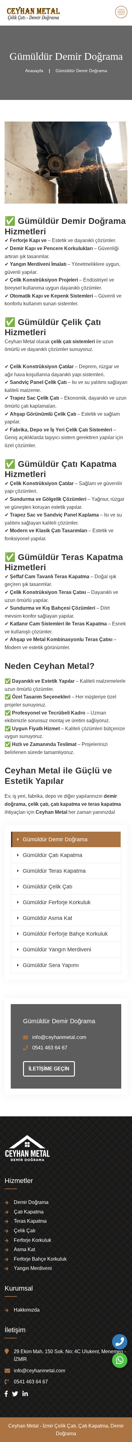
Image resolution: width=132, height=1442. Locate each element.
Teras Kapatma (30, 1221)
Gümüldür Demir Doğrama (55, 839)
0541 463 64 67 (49, 1048)
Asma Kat (24, 1249)
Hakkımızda (27, 1309)
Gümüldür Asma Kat (47, 918)
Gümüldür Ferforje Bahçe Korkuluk (65, 934)
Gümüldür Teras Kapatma (54, 871)
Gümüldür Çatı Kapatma (52, 855)
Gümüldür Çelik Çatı (47, 887)
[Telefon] (119, 1341)
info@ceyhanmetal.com (59, 1037)
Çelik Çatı (24, 1230)
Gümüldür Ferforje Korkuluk (57, 902)
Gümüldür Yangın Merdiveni (57, 949)
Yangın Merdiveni (33, 1268)
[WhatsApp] (119, 1360)
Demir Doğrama (31, 1202)
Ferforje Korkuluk (32, 1240)
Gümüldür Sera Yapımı (51, 965)
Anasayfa (34, 70)
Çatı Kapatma (29, 1211)
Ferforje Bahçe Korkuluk (40, 1259)
